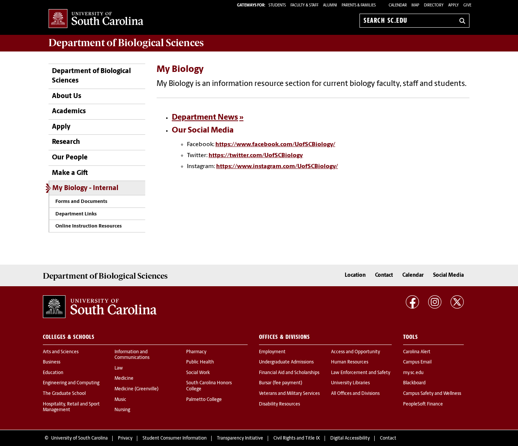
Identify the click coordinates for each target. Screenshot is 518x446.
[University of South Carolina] (100, 307)
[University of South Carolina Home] (96, 19)
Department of (126, 42)
